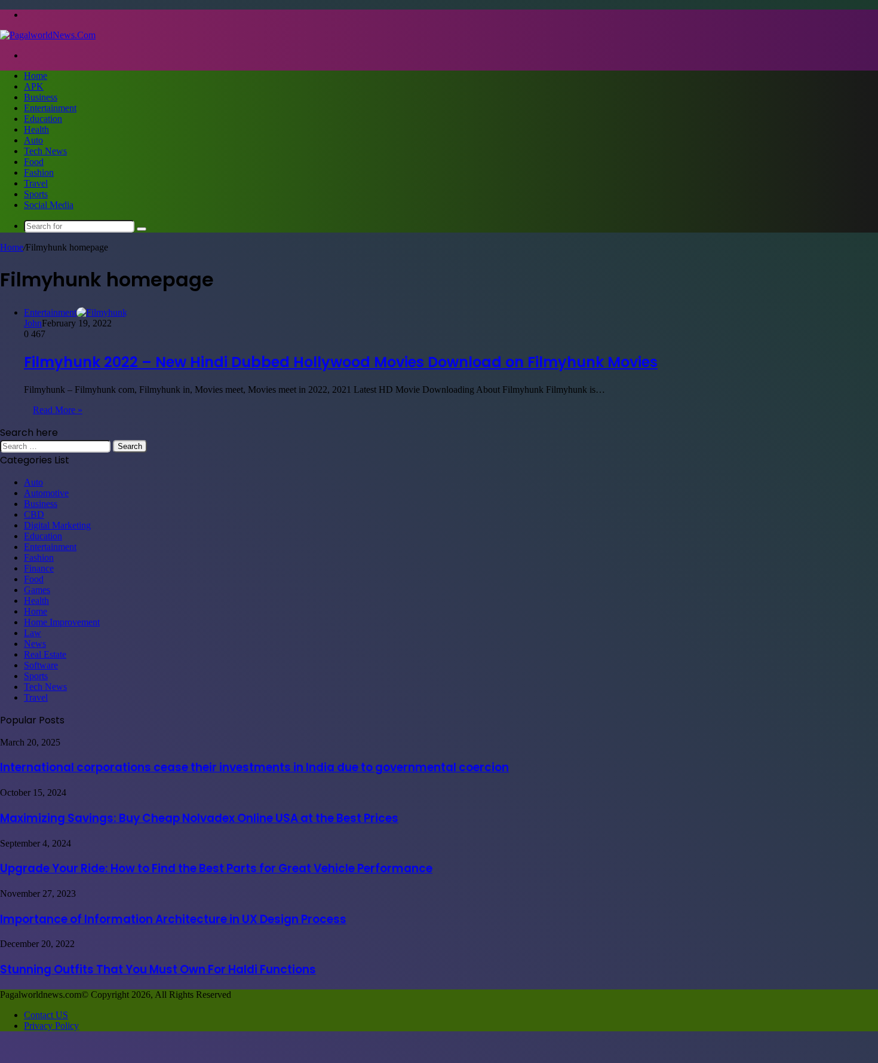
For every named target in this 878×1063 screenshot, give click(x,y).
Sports (36, 194)
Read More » (57, 410)
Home (35, 76)
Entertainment (50, 108)
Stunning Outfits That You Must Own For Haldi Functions (158, 969)
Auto (33, 140)
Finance (39, 568)
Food (34, 162)
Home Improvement (62, 622)
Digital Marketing (57, 525)
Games (37, 590)
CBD (34, 514)
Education (43, 119)
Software (41, 665)
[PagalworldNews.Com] (48, 35)
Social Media (48, 205)
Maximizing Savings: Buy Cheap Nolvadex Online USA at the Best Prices (199, 818)
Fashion (39, 172)
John (33, 323)
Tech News (45, 151)
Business (40, 97)
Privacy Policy (51, 1026)
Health (36, 129)
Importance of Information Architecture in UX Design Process (173, 919)
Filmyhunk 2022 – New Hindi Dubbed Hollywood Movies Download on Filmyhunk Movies (341, 362)
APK (34, 86)
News (35, 644)
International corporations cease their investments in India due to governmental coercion (254, 767)
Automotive (46, 493)
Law (32, 633)
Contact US (46, 1015)
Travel (36, 183)
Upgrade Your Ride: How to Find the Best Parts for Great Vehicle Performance (216, 868)
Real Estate (45, 654)
